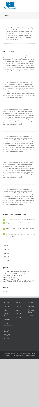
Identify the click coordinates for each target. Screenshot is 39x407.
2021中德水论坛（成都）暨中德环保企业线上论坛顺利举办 (19, 281)
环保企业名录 (31, 316)
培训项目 (6, 253)
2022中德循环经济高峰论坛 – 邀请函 (13, 275)
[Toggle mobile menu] (35, 3)
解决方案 (6, 302)
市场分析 (6, 257)
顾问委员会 (7, 335)
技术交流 (6, 249)
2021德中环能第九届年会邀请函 (11, 279)
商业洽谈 (6, 260)
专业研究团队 (7, 339)
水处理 (6, 310)
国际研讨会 (31, 306)
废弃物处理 (7, 319)
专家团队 (6, 331)
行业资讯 (30, 302)
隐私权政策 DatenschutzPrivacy (28, 355)
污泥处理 (6, 306)
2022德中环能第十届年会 (10, 277)
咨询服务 (6, 245)
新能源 (6, 323)
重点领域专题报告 (31, 311)
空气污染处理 (7, 315)
